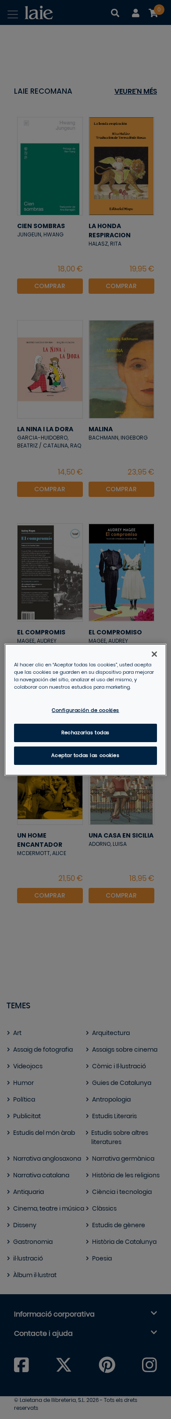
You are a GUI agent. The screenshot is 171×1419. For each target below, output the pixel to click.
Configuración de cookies (85, 710)
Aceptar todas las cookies (85, 755)
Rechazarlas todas (85, 732)
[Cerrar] (154, 653)
